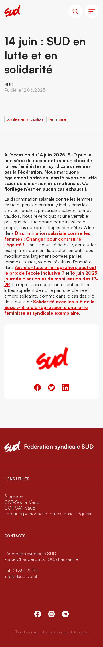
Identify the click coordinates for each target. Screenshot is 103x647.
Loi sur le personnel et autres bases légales (47, 513)
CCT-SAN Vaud (19, 508)
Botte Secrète (79, 632)
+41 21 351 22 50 (21, 570)
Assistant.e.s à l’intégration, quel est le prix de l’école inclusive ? (50, 270)
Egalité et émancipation (24, 119)
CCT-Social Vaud (21, 502)
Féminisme (57, 119)
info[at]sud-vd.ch (21, 576)
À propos (13, 496)
